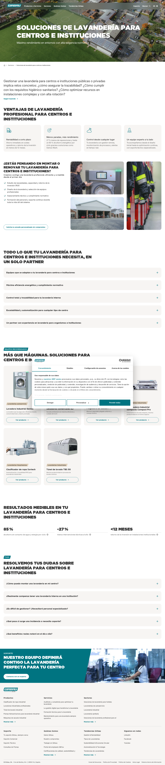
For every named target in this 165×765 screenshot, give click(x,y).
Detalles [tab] (70, 368)
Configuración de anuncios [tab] (95, 368)
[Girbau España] (14, 6)
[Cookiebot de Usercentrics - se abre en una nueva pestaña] (121, 360)
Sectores (11, 65)
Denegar (50, 403)
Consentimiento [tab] (44, 368)
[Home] (4, 65)
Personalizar (81, 403)
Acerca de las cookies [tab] (120, 368)
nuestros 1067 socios (52, 379)
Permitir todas (114, 403)
